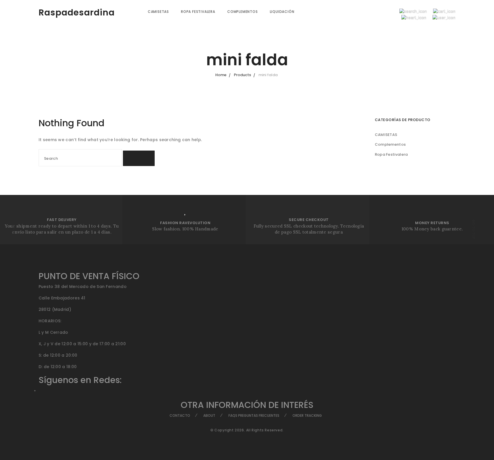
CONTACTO (180, 415)
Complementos (390, 144)
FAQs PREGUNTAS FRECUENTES (253, 415)
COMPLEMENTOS (242, 11)
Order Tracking (307, 415)
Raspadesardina (77, 12)
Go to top (473, 229)
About (209, 415)
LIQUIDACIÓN (282, 11)
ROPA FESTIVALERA (198, 11)
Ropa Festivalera (391, 154)
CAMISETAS (158, 11)
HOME (13, 229)
